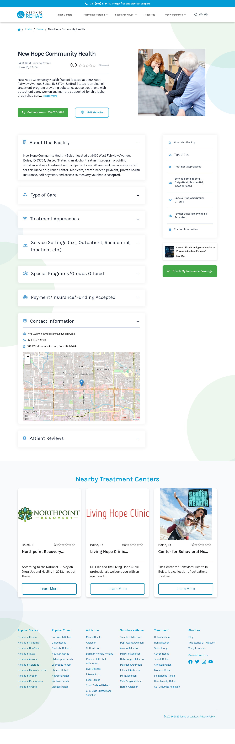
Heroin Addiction (129, 687)
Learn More (49, 589)
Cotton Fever (93, 648)
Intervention (92, 674)
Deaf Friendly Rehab (165, 681)
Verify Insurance (197, 648)
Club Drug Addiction (131, 681)
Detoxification (162, 637)
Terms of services (189, 717)
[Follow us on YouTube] (211, 661)
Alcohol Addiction (129, 648)
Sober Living (161, 648)
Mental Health (93, 637)
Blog (191, 637)
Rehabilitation (161, 643)
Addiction (92, 630)
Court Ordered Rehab (97, 685)
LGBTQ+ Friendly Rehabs (99, 654)
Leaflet (136, 419)
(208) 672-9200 (37, 340)
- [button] (28, 361)
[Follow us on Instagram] (204, 661)
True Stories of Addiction (201, 643)
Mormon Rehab (162, 670)
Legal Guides (93, 680)
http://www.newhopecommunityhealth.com (52, 334)
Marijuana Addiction (131, 665)
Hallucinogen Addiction (132, 659)
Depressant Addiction (132, 643)
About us (194, 630)
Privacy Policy (207, 717)
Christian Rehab (163, 665)
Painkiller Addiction (130, 654)
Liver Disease (93, 669)
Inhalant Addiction (130, 670)
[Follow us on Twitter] (197, 661)
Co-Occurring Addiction (167, 687)
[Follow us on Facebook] (190, 661)
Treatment (161, 630)
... (48, 95)
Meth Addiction (128, 676)
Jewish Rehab (161, 659)
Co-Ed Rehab (161, 654)
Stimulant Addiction (130, 637)
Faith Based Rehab (164, 676)
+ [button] (28, 356)
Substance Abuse (132, 630)
